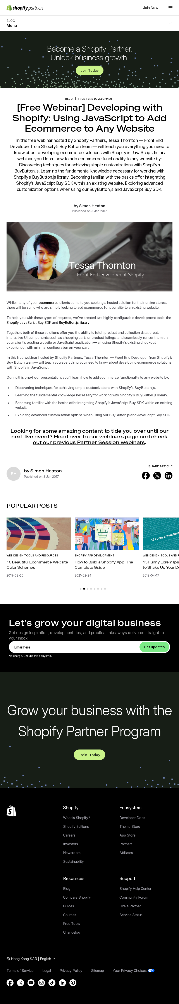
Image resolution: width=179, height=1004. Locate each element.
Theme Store (129, 826)
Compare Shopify (77, 897)
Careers (69, 835)
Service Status (131, 915)
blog (69, 98)
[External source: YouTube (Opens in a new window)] (31, 982)
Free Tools (71, 923)
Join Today (90, 70)
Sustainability (73, 861)
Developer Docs (132, 818)
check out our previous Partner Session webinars (100, 439)
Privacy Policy (71, 970)
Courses (69, 915)
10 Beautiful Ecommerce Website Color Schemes (37, 565)
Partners (126, 844)
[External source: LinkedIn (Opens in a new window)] (168, 475)
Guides (68, 906)
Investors (70, 844)
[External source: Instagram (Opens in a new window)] (41, 982)
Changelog (71, 932)
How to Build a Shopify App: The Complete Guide (104, 565)
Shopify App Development (95, 555)
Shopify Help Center (135, 888)
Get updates (154, 647)
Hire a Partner (130, 906)
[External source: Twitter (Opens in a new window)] (157, 475)
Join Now (150, 7)
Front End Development (96, 98)
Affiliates (126, 853)
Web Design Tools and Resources (32, 555)
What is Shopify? (76, 818)
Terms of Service (20, 970)
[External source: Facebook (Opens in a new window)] (146, 475)
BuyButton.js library (74, 322)
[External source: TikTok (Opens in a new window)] (51, 982)
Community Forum (133, 897)
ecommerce (49, 302)
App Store (127, 835)
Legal (46, 970)
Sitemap (97, 970)
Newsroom (72, 853)
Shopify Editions (76, 826)
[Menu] (170, 7)
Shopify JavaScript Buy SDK (29, 322)
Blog (66, 888)
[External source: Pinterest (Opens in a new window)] (72, 982)
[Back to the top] (11, 810)
